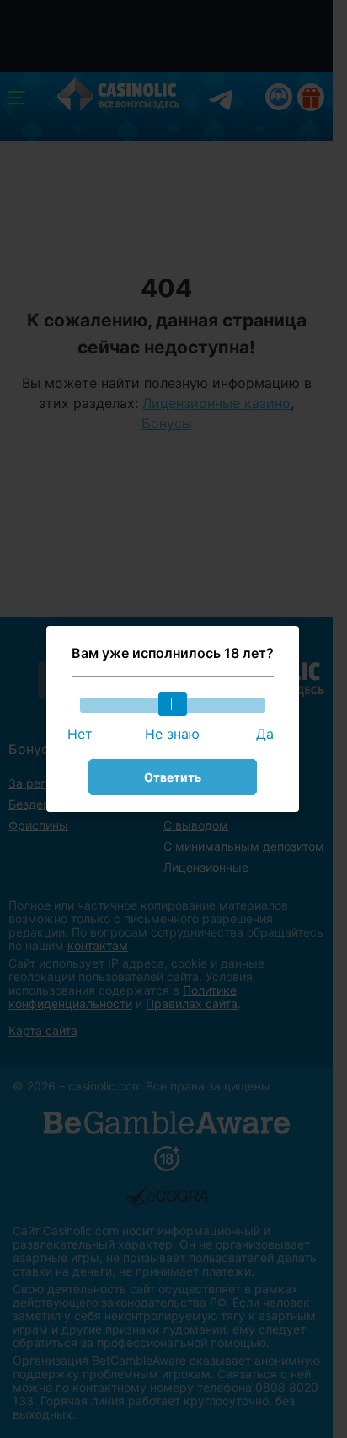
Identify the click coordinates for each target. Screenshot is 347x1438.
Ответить (172, 777)
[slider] (172, 704)
